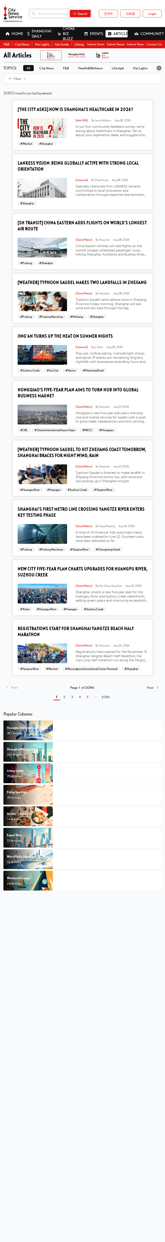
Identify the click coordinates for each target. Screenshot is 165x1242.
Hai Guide (62, 44)
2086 (105, 697)
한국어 (108, 13)
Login (152, 13)
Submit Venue (115, 44)
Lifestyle (80, 44)
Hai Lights (42, 44)
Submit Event (95, 44)
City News (22, 44)
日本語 (130, 13)
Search (82, 13)
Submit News (135, 44)
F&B (6, 44)
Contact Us (154, 44)
